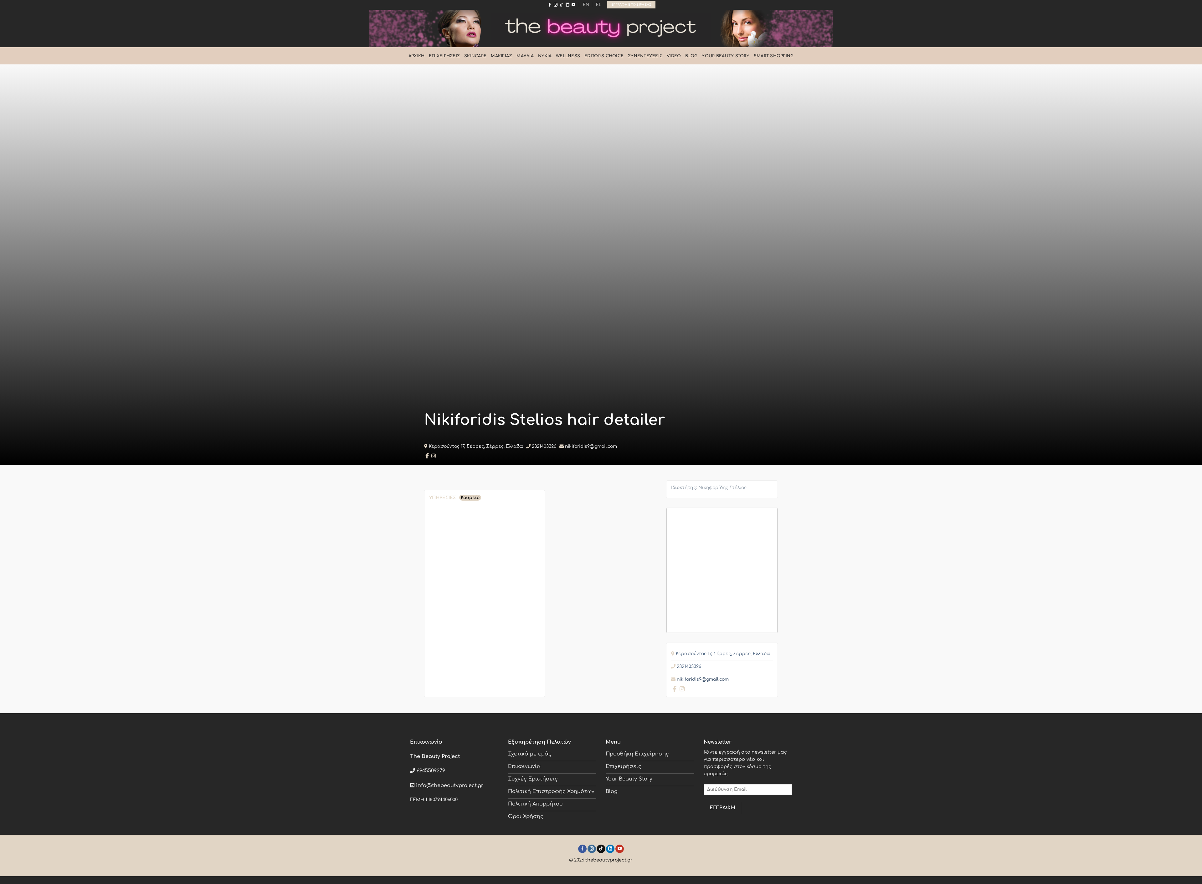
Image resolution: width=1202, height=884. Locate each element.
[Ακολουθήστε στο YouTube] (573, 5)
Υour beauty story (725, 56)
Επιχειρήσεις (444, 56)
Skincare (475, 56)
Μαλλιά (525, 56)
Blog (691, 56)
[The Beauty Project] (601, 28)
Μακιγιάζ (501, 56)
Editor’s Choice (604, 56)
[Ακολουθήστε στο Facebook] (550, 5)
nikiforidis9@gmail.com (591, 446)
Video (674, 56)
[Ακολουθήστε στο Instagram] (555, 5)
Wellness (568, 56)
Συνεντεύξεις (645, 56)
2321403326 (544, 446)
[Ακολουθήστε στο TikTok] (561, 5)
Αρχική (416, 56)
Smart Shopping (774, 56)
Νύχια (545, 56)
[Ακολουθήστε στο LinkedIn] (567, 5)
